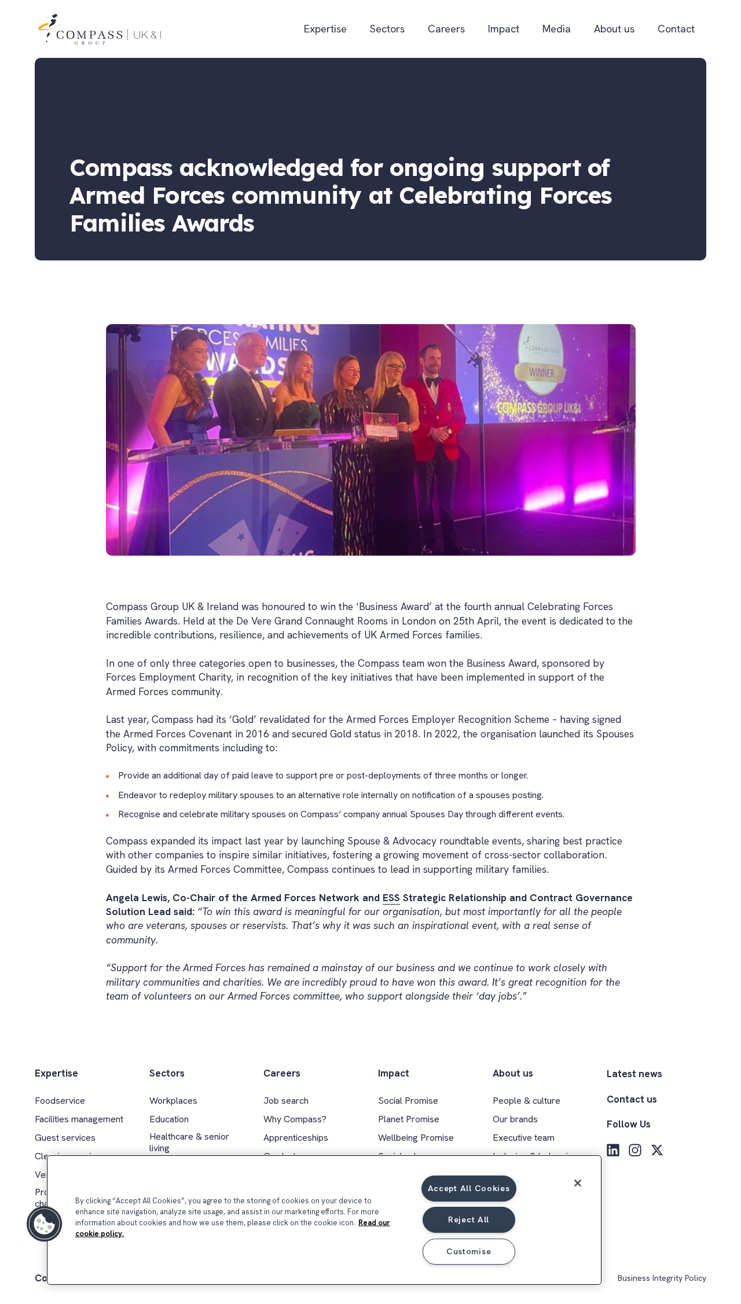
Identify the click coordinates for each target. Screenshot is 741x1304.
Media (556, 28)
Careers (446, 28)
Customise (468, 1251)
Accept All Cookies (469, 1188)
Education (169, 1119)
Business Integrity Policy (662, 1278)
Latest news (634, 1073)
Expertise (325, 28)
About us (614, 28)
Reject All (468, 1219)
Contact (676, 28)
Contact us (632, 1099)
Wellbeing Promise (416, 1137)
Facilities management (79, 1119)
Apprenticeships (295, 1137)
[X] (657, 1150)
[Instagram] (635, 1150)
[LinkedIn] (613, 1150)
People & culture (526, 1100)
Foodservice (60, 1100)
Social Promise (408, 1100)
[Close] (577, 1183)
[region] (324, 1220)
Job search (286, 1100)
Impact (503, 28)
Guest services (65, 1137)
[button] (44, 1224)
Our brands (515, 1119)
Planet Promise (408, 1119)
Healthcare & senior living (189, 1142)
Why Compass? (295, 1119)
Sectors (387, 28)
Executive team (524, 1137)
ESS (391, 897)
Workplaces (173, 1100)
